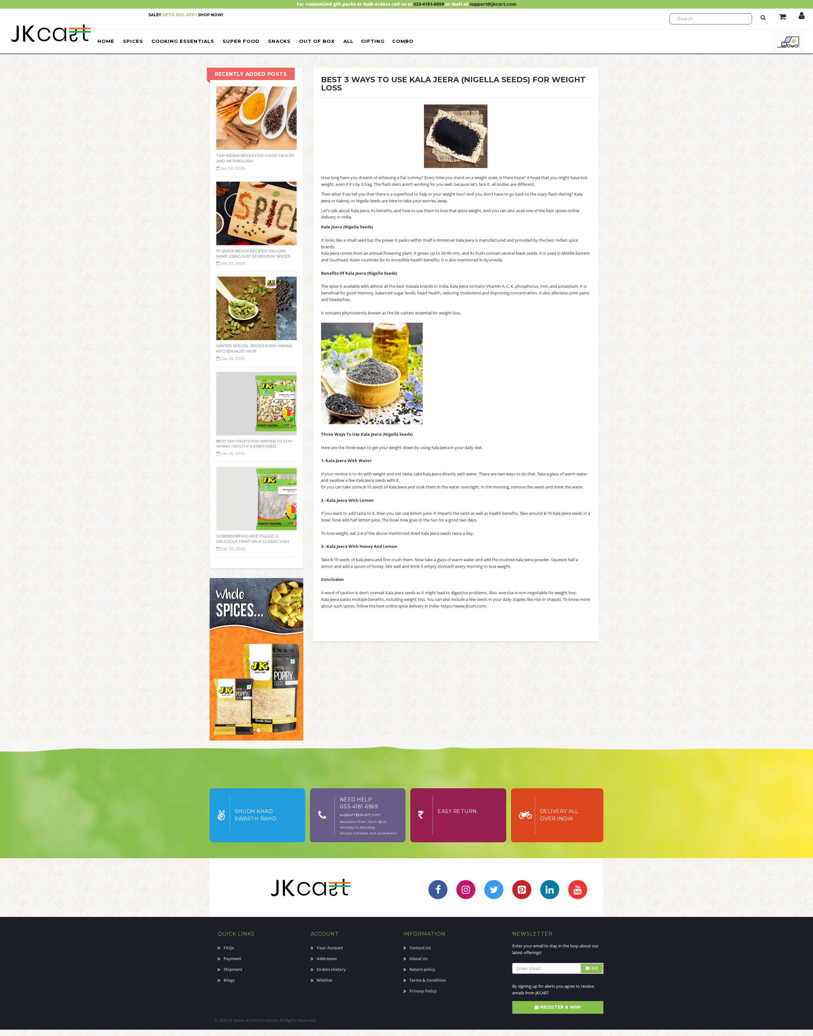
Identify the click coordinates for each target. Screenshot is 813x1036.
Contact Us (420, 948)
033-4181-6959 (428, 4)
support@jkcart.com (492, 4)
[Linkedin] (549, 889)
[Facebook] (437, 889)
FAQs (229, 948)
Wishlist (324, 980)
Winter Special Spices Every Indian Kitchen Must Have (254, 348)
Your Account (330, 948)
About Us (418, 958)
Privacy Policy (423, 991)
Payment (232, 958)
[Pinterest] (521, 889)
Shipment (233, 969)
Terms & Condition (427, 980)
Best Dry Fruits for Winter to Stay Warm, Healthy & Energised (254, 444)
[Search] (763, 17)
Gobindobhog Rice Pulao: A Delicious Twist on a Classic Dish (252, 539)
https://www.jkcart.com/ (464, 606)
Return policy (422, 969)
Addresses (327, 958)
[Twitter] (493, 889)
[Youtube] (577, 889)
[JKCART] (46, 33)
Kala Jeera (330, 599)
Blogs (229, 980)
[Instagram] (465, 889)
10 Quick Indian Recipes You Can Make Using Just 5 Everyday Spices (253, 253)
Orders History (331, 969)
